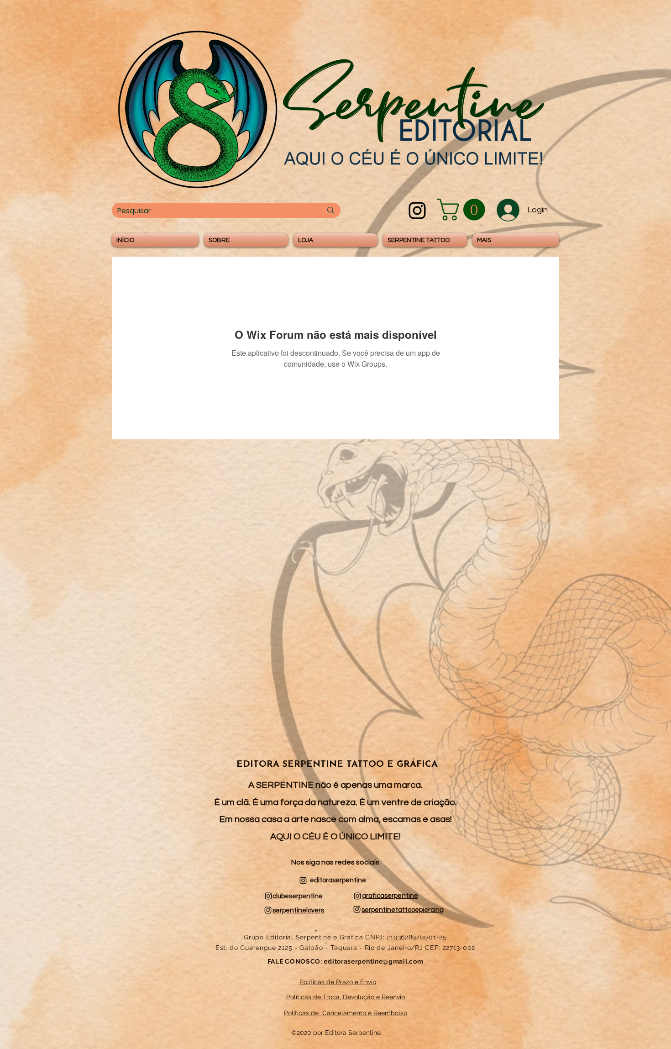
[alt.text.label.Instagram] (417, 210)
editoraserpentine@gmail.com (373, 961)
